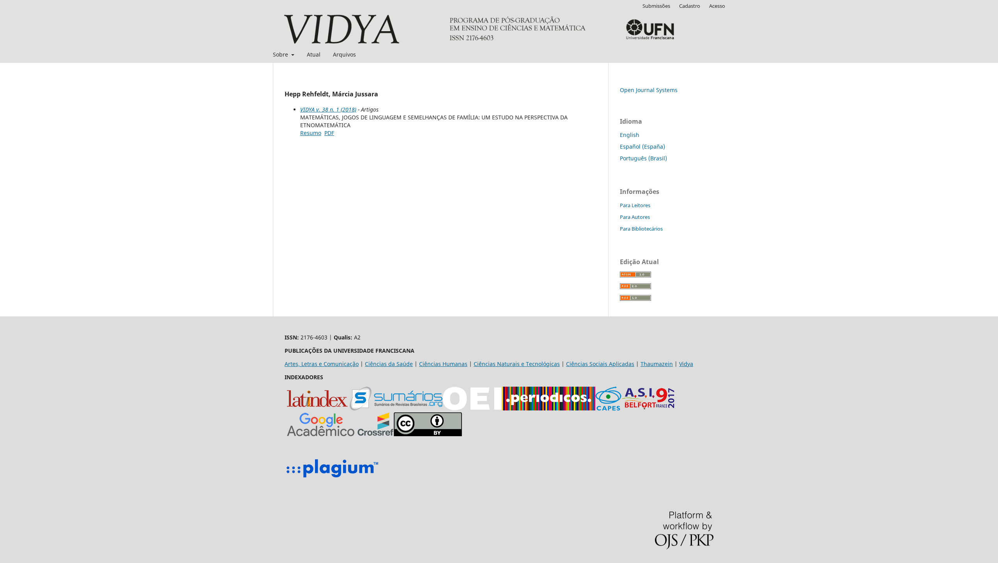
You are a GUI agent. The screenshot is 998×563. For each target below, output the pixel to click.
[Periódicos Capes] (548, 408)
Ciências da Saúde (389, 364)
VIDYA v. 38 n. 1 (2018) (328, 109)
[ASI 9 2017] (649, 408)
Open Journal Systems (649, 90)
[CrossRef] (375, 434)
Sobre (281, 54)
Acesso (717, 5)
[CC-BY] (428, 434)
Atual (313, 54)
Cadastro (689, 5)
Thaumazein (657, 364)
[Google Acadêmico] (321, 434)
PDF (329, 133)
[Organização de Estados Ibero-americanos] (472, 408)
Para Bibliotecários (641, 228)
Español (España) (642, 146)
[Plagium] (332, 478)
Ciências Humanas (443, 364)
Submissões (656, 5)
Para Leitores (635, 205)
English (629, 135)
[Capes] (608, 408)
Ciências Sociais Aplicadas (600, 364)
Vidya (686, 364)
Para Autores (635, 216)
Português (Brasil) (643, 158)
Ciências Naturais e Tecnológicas (517, 364)
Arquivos (344, 54)
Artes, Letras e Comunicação (322, 364)
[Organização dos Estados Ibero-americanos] (396, 408)
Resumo (310, 133)
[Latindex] (317, 408)
